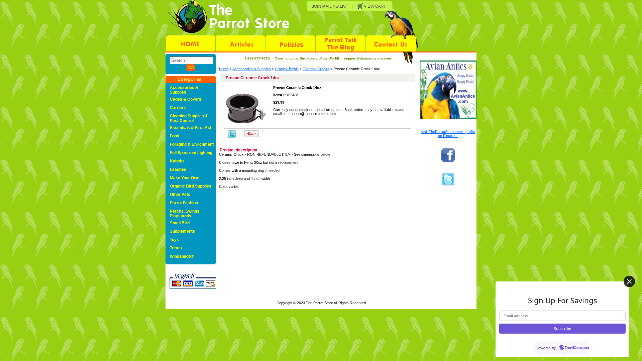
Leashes (178, 169)
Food (174, 136)
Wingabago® (182, 256)
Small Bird (180, 223)
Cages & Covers (185, 99)
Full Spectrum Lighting (191, 152)
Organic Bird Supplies (190, 186)
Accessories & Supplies (251, 69)
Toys (174, 239)
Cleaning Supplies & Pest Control (189, 118)
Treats (176, 248)
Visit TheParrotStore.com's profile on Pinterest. (448, 134)
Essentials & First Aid (190, 127)
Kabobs (177, 161)
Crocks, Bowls (287, 69)
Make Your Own (184, 177)
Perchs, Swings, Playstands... (185, 213)
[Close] (629, 281)
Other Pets (180, 194)
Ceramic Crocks (316, 69)
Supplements (182, 231)
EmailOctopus (577, 348)
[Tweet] (232, 134)
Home (224, 69)
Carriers (178, 107)
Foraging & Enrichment (192, 144)
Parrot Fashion (184, 203)
